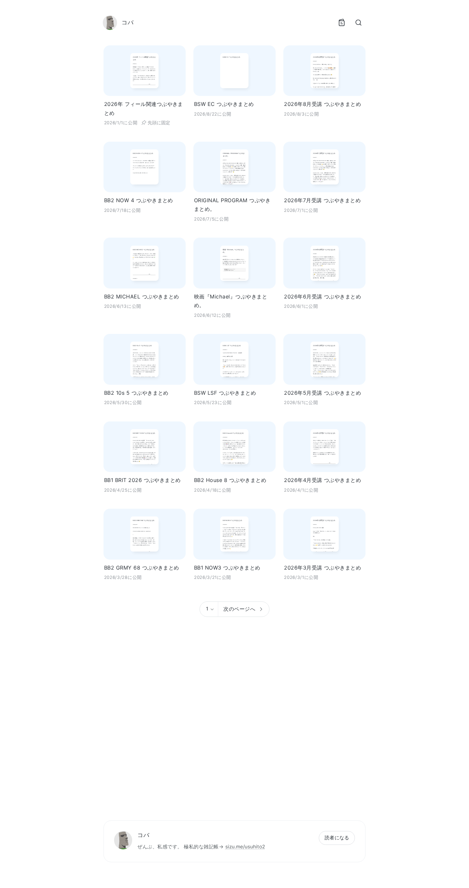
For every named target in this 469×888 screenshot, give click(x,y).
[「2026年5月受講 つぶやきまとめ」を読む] (324, 359)
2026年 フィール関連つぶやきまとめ (143, 108)
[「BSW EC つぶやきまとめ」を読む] (234, 70)
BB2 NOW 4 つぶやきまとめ (138, 200)
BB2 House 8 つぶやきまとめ (230, 480)
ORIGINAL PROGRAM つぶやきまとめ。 (232, 204)
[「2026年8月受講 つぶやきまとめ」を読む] (324, 70)
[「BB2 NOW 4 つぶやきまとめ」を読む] (144, 167)
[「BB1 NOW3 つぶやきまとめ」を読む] (234, 534)
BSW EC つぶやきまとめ (224, 104)
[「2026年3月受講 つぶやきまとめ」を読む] (324, 534)
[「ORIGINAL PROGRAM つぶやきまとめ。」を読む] (234, 167)
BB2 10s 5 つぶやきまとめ (136, 393)
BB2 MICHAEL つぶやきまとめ (141, 296)
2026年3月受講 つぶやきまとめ (322, 567)
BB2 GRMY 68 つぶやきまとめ (141, 567)
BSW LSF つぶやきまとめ (225, 393)
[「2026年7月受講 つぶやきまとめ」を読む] (324, 167)
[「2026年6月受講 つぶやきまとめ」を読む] (324, 263)
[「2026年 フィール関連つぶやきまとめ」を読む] (144, 70)
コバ (143, 835)
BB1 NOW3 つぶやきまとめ (227, 567)
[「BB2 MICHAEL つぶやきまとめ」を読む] (144, 263)
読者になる (337, 838)
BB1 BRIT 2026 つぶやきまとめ (142, 480)
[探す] (358, 22)
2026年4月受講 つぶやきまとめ (322, 480)
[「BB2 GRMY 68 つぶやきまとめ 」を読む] (144, 534)
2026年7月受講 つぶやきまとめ (322, 200)
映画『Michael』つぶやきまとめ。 (230, 300)
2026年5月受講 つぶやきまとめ (322, 393)
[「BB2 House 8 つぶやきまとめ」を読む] (234, 446)
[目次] (342, 22)
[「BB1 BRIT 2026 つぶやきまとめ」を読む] (144, 446)
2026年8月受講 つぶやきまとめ (322, 104)
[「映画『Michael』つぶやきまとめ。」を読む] (234, 263)
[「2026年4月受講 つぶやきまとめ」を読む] (324, 446)
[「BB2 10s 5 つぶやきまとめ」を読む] (144, 359)
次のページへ (239, 609)
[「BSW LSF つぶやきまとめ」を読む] (234, 359)
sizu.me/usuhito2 (245, 847)
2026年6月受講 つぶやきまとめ (322, 296)
